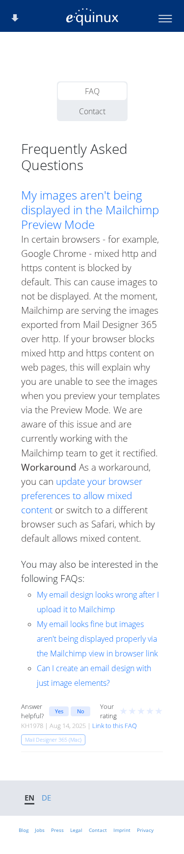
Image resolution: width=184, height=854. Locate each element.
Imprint (122, 830)
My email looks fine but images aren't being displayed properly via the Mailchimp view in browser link (97, 639)
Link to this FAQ (114, 725)
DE (46, 798)
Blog (23, 830)
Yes (59, 711)
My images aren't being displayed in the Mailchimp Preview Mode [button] (90, 210)
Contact (92, 111)
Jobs (40, 830)
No (80, 711)
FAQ (92, 91)
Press (57, 830)
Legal (76, 830)
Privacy (145, 830)
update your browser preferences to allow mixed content (81, 495)
